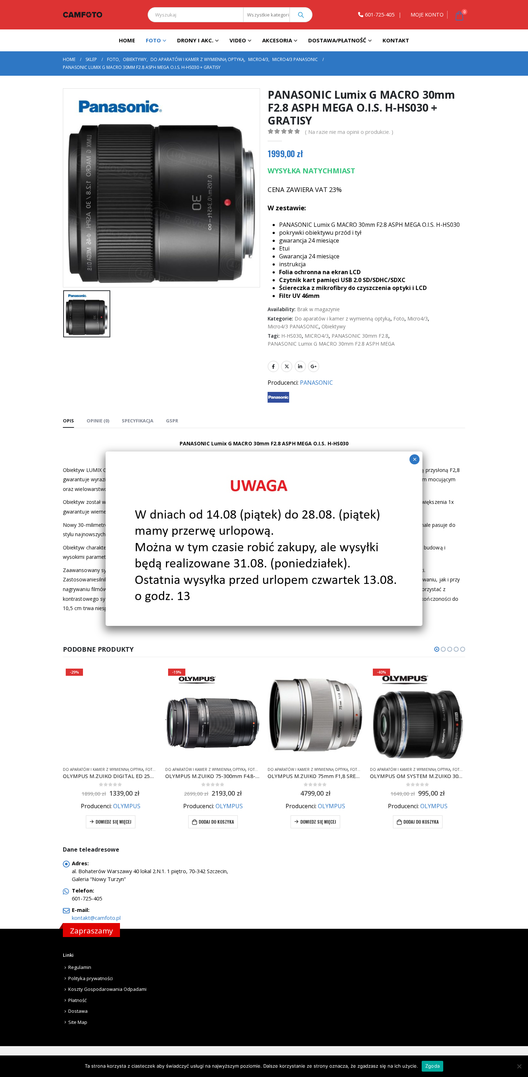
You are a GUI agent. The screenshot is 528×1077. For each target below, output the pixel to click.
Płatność (77, 1000)
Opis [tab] (68, 420)
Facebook (273, 366)
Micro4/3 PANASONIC (293, 326)
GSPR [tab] (172, 420)
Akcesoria (277, 40)
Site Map (77, 1022)
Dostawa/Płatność (337, 40)
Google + (313, 366)
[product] (212, 713)
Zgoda (432, 1066)
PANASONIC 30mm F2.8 (360, 335)
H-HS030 (291, 335)
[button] (437, 649)
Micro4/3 (417, 318)
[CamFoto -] (82, 14)
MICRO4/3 (317, 335)
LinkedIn (300, 366)
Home (127, 40)
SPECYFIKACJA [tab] (137, 420)
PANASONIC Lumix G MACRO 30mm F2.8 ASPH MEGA (331, 343)
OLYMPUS (126, 806)
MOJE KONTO (427, 14)
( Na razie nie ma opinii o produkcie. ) (349, 131)
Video (238, 40)
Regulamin (79, 967)
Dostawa (78, 1011)
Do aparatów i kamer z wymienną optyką (342, 318)
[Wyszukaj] (301, 15)
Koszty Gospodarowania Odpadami (107, 989)
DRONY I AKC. (195, 40)
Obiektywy (333, 326)
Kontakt (396, 40)
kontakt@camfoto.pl (96, 917)
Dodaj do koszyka (113, 822)
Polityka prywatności (90, 978)
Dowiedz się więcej (216, 822)
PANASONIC (316, 383)
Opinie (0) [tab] (98, 420)
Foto (153, 40)
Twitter (286, 366)
